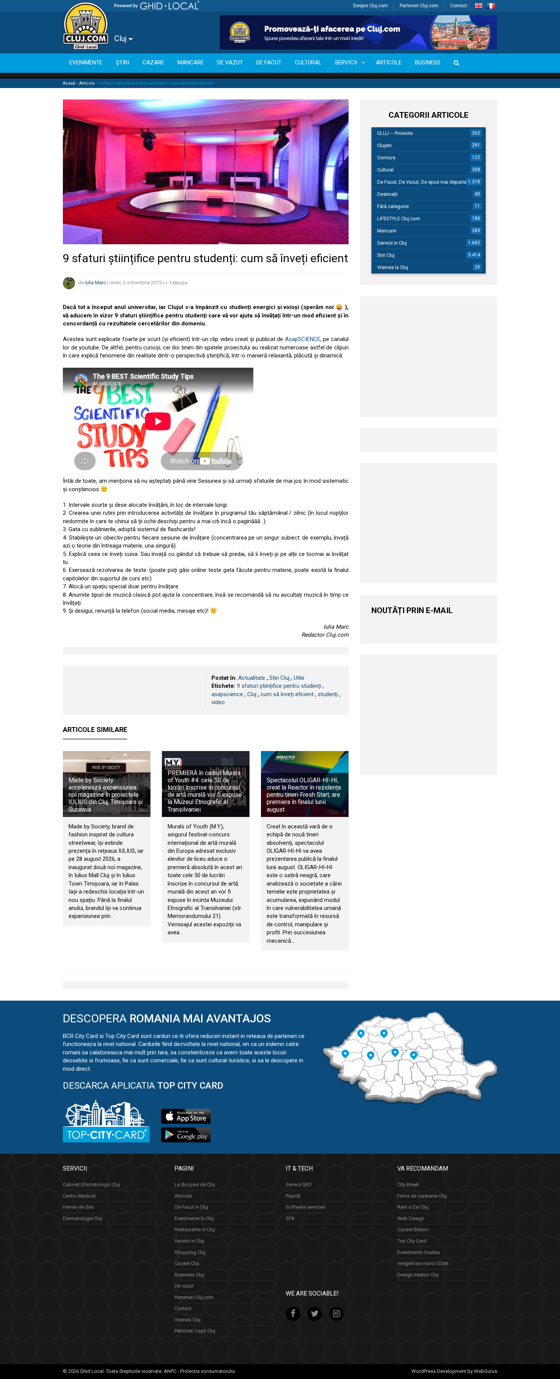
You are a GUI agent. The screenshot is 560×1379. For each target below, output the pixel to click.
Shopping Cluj (189, 1252)
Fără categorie (393, 206)
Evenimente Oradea (418, 1252)
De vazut (184, 1286)
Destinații (387, 194)
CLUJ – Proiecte (395, 133)
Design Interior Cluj (417, 1275)
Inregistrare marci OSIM (422, 1263)
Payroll (293, 1196)
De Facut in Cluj (191, 1207)
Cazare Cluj (186, 1263)
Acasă (69, 83)
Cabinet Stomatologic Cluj (91, 1184)
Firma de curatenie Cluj (422, 1196)
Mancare (386, 231)
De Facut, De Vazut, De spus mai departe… (423, 182)
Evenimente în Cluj (194, 1218)
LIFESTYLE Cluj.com (398, 218)
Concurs (386, 157)
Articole (87, 83)
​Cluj (251, 694)
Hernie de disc (78, 1207)
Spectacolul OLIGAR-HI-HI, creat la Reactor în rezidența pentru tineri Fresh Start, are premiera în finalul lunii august (304, 795)
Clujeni (384, 145)
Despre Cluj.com (370, 5)
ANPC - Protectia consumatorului (199, 1371)
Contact (458, 5)
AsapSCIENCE (301, 339)
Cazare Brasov (413, 1229)
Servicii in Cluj (392, 243)
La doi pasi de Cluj (194, 1184)
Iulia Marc (95, 283)
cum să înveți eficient (287, 694)
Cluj (121, 38)
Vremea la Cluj (392, 267)
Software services (305, 1207)
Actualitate (251, 677)
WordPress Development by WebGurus (454, 1371)
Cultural (385, 170)
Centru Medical (79, 1196)
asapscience (227, 694)
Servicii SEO (299, 1184)
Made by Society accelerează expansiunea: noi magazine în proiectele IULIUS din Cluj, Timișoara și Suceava (105, 795)
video (218, 702)
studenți (328, 694)
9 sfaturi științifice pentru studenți (279, 685)
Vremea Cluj (187, 1320)
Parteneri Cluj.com (419, 5)
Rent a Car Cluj (413, 1207)
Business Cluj (189, 1275)
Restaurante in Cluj (194, 1229)
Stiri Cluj (279, 677)
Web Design (410, 1218)
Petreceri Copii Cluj (194, 1331)
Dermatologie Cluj (82, 1218)
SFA (290, 1218)
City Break (408, 1184)
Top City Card (411, 1241)
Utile (299, 677)
